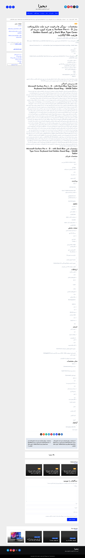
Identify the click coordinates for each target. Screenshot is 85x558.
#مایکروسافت (59, 38)
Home (56, 13)
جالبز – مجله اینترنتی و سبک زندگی (14, 28)
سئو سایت (19, 61)
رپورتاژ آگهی (36, 13)
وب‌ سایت (75, 512)
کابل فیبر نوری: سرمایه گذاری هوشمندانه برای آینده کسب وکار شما (33, 540)
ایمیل (75, 507)
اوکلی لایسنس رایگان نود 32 (16, 57)
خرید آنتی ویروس (14, 64)
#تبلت (63, 38)
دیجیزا (42, 6)
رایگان (20, 62)
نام (76, 503)
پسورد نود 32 (18, 56)
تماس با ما (51, 13)
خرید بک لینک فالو (17, 54)
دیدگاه (75, 485)
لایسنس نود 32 (18, 59)
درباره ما (42, 13)
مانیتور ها (21, 540)
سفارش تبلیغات (18, 43)
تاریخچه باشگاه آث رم (71, 540)
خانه (47, 13)
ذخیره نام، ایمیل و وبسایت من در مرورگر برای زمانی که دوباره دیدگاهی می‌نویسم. (61, 516)
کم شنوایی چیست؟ (54, 540)
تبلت (76, 23)
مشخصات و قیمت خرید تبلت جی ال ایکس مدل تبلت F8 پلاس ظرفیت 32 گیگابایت (69, 472)
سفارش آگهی (29, 13)
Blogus (46, 556)
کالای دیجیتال (72, 538)
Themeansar (52, 556)
